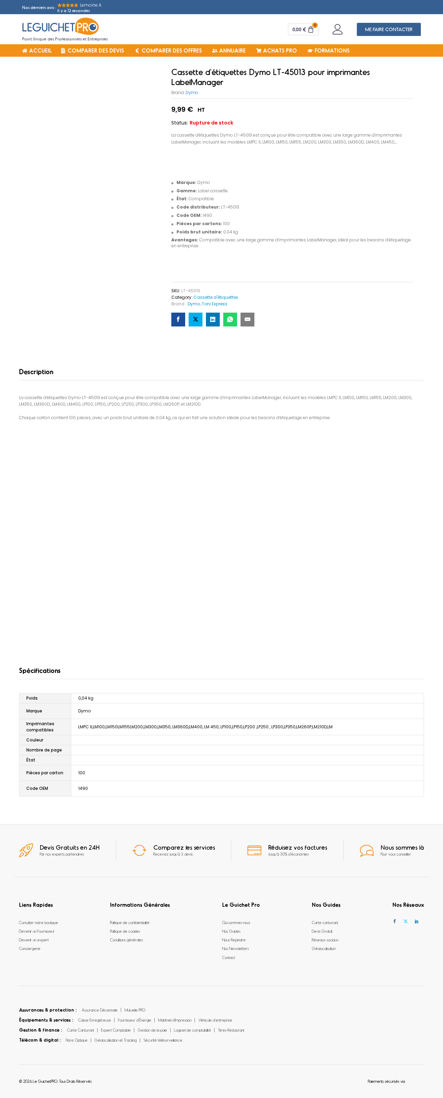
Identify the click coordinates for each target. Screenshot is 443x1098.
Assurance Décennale (100, 1009)
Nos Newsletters (235, 948)
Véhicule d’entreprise (215, 1019)
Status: (179, 122)
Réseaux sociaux (325, 939)
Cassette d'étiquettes (215, 297)
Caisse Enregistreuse (94, 1019)
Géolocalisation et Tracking (115, 1039)
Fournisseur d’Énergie (134, 1019)
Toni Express (214, 304)
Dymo (192, 92)
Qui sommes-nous (236, 922)
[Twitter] (405, 921)
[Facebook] (394, 921)
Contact (228, 957)
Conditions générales (126, 939)
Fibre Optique (77, 1039)
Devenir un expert (34, 939)
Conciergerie (29, 948)
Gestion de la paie (152, 1029)
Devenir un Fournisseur (37, 931)
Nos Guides (231, 931)
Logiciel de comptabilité (192, 1029)
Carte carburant (325, 922)
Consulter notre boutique (38, 922)
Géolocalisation (324, 948)
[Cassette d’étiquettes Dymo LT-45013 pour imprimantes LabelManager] (178, 319)
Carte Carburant (80, 1029)
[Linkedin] (416, 921)
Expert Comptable (116, 1029)
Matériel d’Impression (174, 1019)
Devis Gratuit (322, 931)
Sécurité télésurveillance (163, 1039)
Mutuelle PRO (135, 1009)
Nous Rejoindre (234, 939)
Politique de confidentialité (130, 922)
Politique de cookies (125, 931)
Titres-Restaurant (231, 1029)
